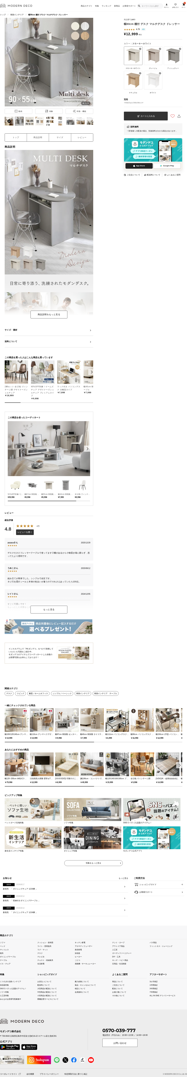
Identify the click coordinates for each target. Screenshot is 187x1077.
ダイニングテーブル (8, 966)
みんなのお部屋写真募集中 (3, 1008)
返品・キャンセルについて (82, 994)
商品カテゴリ (86, 6)
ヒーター (78, 966)
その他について (115, 1005)
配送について (115, 998)
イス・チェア (5, 973)
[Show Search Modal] (139, 6)
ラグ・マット (42, 959)
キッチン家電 (80, 952)
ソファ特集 (3, 1001)
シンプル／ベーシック (62, 693)
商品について (115, 991)
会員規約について (82, 1001)
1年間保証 (153, 994)
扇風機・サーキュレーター (85, 973)
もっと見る (48, 609)
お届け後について (115, 1001)
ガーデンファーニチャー (121, 962)
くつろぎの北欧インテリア (3, 991)
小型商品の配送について (44, 1005)
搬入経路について (82, 991)
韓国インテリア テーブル (105, 693)
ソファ (2, 952)
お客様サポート (129, 6)
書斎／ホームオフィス (38, 693)
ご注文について (133, 175)
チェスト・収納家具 (45, 969)
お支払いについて (44, 991)
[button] (91, 372)
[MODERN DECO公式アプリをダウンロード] (153, 149)
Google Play (168, 166)
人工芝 (114, 959)
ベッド (2, 955)
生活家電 (40, 973)
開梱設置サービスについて (44, 1008)
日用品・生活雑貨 (119, 973)
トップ (3, 15)
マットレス (4, 959)
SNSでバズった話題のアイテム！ (3, 998)
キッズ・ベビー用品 (120, 969)
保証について (80, 998)
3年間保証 (153, 998)
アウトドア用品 (118, 955)
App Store (140, 166)
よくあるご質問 (173, 175)
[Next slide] (87, 449)
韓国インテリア (17, 15)
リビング (20, 693)
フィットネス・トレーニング (161, 955)
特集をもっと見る (93, 872)
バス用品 (153, 952)
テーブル (3, 969)
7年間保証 (153, 1001)
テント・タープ (118, 952)
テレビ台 (40, 966)
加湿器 (77, 962)
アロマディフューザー (83, 955)
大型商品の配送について (44, 998)
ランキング (106, 6)
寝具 (2, 962)
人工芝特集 (3, 1005)
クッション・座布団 (45, 952)
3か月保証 (153, 991)
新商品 (117, 6)
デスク (9, 693)
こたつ (77, 969)
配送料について (153, 175)
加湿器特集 (3, 994)
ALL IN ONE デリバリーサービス (153, 1005)
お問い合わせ (120, 1052)
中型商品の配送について (44, 1001)
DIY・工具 (116, 966)
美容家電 (78, 959)
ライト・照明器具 (44, 955)
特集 (97, 6)
